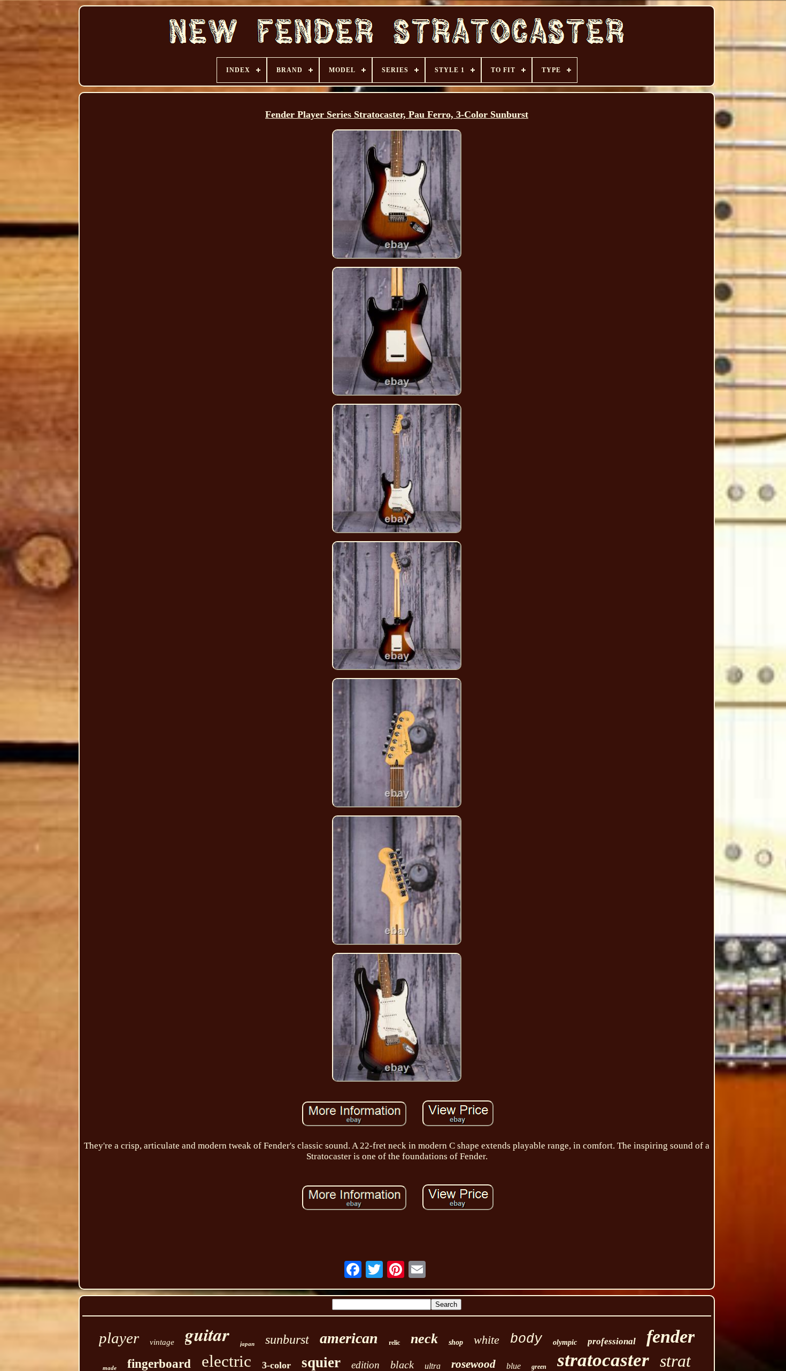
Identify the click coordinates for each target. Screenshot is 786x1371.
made (110, 1368)
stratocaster (603, 1360)
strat (675, 1360)
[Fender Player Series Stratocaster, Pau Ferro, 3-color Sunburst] (396, 195)
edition (365, 1364)
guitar (207, 1334)
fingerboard (159, 1363)
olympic (565, 1342)
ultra (433, 1365)
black (402, 1364)
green (538, 1366)
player (119, 1337)
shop (456, 1342)
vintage (162, 1342)
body (526, 1339)
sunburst (287, 1339)
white (486, 1339)
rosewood (473, 1364)
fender (670, 1336)
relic (394, 1342)
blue (513, 1365)
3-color (276, 1365)
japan (247, 1344)
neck (424, 1338)
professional (612, 1341)
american (349, 1338)
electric (226, 1361)
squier (321, 1362)
